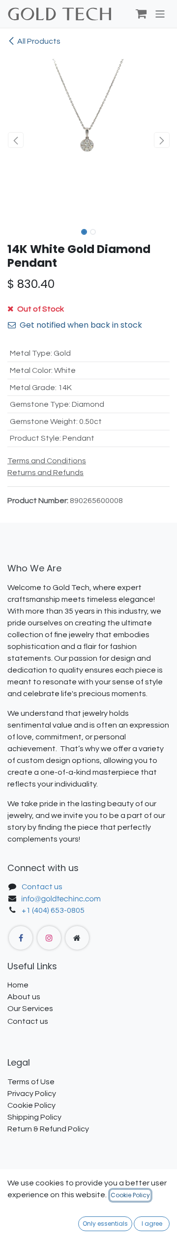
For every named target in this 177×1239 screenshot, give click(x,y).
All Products (38, 41)
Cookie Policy (130, 1195)
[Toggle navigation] (160, 13)
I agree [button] (152, 1223)
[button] (15, 140)
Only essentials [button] (105, 1223)
